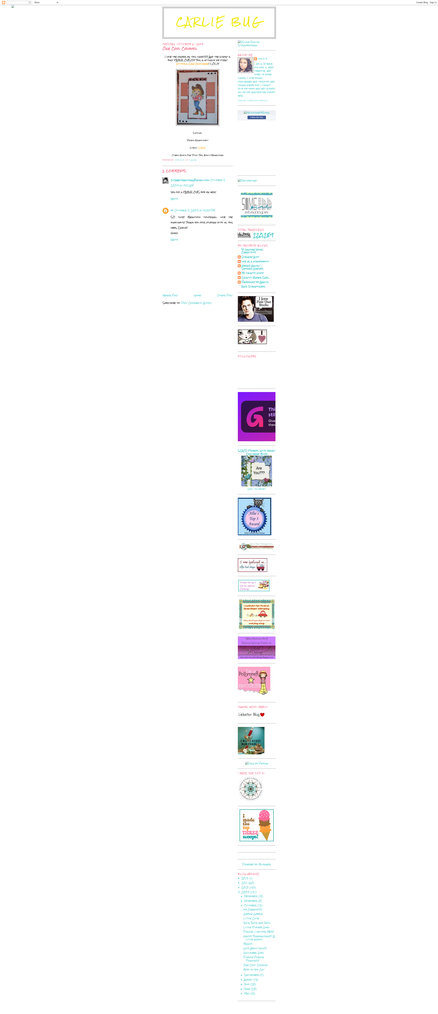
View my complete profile (253, 101)
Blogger (264, 864)
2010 (245, 887)
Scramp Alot (250, 257)
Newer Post (170, 295)
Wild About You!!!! (255, 948)
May (247, 993)
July (247, 984)
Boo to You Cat (253, 969)
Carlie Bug (219, 22)
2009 (245, 892)
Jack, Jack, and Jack (256, 922)
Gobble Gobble (253, 914)
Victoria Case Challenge (192, 63)
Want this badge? (257, 489)
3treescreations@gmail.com (190, 180)
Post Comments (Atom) (196, 303)
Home (197, 295)
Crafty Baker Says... (255, 277)
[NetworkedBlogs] (256, 112)
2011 (244, 882)
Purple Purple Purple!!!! (253, 959)
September (252, 975)
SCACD (201, 148)
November (251, 900)
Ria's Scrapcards (253, 286)
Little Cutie (251, 918)
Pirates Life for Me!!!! (258, 931)
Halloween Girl (253, 952)
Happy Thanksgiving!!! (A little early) (259, 937)
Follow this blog (256, 117)
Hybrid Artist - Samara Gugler (252, 267)
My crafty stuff (252, 273)
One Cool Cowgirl (255, 965)
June (247, 988)
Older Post (225, 295)
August (248, 979)
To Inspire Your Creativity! (252, 251)
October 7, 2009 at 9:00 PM (195, 210)
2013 (245, 878)
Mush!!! (247, 943)
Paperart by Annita (254, 282)
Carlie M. (262, 59)
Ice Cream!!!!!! (252, 909)
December (251, 896)
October (250, 905)
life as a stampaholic (255, 261)
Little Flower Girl (256, 927)
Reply (174, 198)
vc (172, 210)
